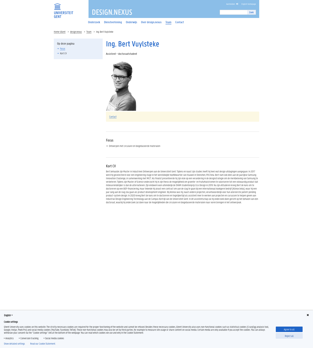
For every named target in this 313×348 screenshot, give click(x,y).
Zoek (251, 12)
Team (88, 31)
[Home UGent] (63, 8)
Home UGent (60, 31)
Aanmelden (230, 3)
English (7, 315)
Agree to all (289, 329)
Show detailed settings (14, 343)
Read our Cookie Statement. (43, 343)
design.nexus (76, 31)
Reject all (289, 336)
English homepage (248, 3)
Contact (113, 116)
